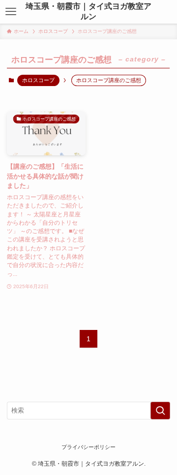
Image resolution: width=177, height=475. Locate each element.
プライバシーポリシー (88, 447)
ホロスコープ (38, 80)
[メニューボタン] (10, 12)
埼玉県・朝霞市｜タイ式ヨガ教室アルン (88, 11)
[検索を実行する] (160, 410)
